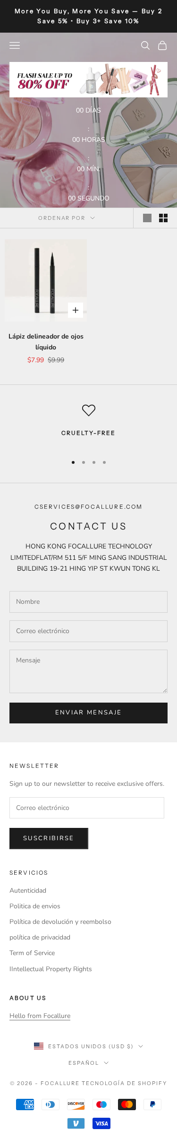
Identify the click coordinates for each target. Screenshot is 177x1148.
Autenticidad (27, 890)
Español (83, 1063)
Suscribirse (49, 838)
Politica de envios (34, 906)
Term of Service (32, 952)
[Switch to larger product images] (147, 218)
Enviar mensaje (88, 712)
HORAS (93, 139)
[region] (88, 425)
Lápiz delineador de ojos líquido (46, 342)
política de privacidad (39, 937)
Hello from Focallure (39, 1015)
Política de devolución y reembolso (60, 921)
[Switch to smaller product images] (163, 218)
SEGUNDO (93, 198)
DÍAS (93, 110)
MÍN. (93, 169)
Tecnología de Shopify (124, 1083)
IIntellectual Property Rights (50, 969)
